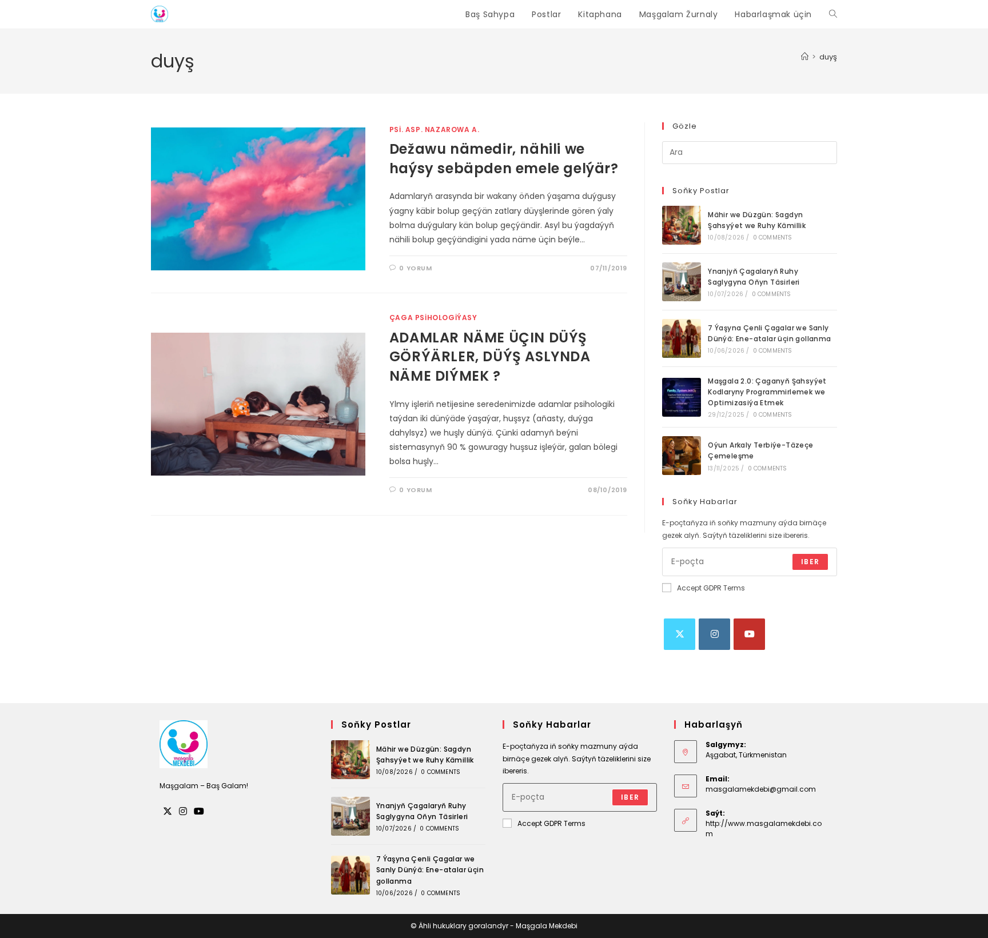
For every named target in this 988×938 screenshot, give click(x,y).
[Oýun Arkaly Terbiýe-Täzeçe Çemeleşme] (681, 455)
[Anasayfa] (804, 56)
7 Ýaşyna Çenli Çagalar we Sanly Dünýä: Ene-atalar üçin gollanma (430, 869)
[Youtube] (749, 634)
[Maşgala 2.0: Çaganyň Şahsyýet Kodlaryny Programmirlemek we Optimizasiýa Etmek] (681, 397)
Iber (810, 561)
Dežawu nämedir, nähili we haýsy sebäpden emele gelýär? (504, 158)
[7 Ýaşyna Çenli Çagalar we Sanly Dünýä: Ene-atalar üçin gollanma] (681, 338)
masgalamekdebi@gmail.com (761, 789)
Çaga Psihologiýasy (433, 317)
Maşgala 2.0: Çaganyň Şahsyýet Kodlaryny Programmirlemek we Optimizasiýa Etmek (767, 392)
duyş (828, 56)
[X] (679, 634)
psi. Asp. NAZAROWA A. (434, 129)
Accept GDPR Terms (711, 588)
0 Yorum (415, 268)
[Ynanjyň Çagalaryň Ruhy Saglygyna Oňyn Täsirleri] (681, 281)
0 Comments (772, 237)
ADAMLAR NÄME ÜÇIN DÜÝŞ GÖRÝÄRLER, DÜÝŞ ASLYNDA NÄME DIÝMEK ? (490, 356)
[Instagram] (714, 634)
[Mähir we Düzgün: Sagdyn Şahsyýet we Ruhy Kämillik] (681, 225)
